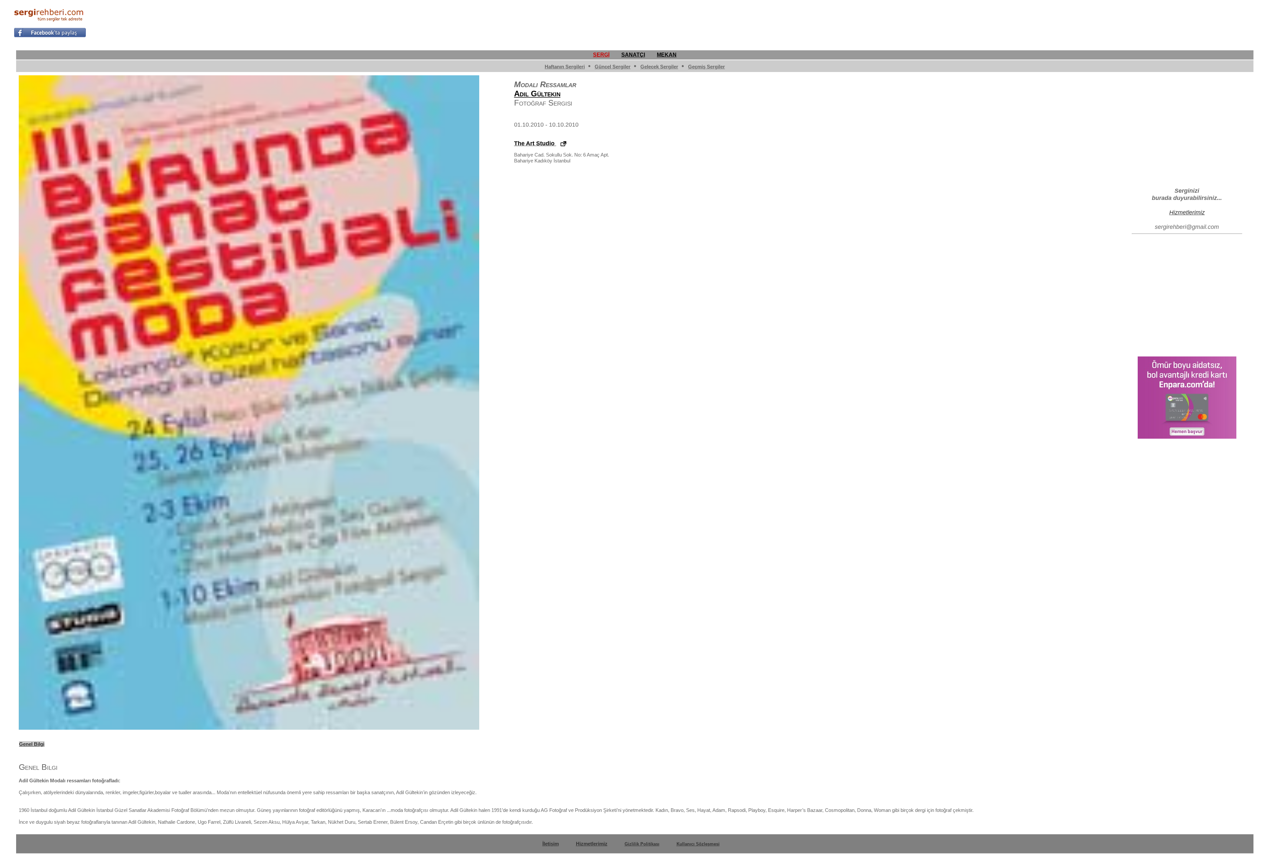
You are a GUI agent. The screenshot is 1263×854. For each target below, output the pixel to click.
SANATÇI (633, 55)
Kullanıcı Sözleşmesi (698, 844)
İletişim (550, 843)
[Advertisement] (1129, 22)
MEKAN (667, 55)
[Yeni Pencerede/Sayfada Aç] (563, 143)
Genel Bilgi (31, 744)
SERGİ (601, 55)
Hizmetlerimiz (1187, 212)
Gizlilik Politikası (642, 844)
